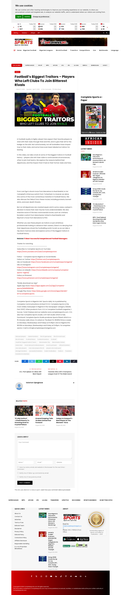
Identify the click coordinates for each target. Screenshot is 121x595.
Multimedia (103, 50)
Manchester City (44, 342)
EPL (69, 65)
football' (54, 339)
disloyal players (21, 336)
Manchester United (58, 342)
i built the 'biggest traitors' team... (26, 342)
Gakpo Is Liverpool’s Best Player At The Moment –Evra (64, 420)
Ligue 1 (105, 65)
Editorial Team (19, 526)
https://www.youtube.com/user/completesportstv (37, 252)
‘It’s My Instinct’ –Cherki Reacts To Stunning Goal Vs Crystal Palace (22, 421)
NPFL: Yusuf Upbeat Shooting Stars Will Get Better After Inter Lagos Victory (99, 220)
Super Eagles (29, 65)
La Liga (76, 65)
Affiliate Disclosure (21, 541)
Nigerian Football (29, 50)
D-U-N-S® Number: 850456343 (21, 548)
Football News (30, 339)
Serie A (85, 65)
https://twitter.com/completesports (45, 259)
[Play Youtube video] (46, 109)
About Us (18, 513)
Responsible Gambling (22, 544)
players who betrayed (53, 348)
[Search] (106, 33)
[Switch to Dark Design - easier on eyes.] (104, 32)
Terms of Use (19, 522)
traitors (60, 351)
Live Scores (17, 65)
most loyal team (51, 345)
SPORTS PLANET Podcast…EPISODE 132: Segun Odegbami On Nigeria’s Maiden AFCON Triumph (99, 176)
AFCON (55, 65)
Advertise (18, 519)
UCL (62, 65)
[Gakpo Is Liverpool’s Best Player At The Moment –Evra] (65, 411)
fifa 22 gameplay (45, 336)
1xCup (40, 65)
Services (24, 33)
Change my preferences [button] (41, 16)
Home (19, 50)
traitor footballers (50, 351)
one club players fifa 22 (36, 348)
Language (115, 50)
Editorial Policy (19, 535)
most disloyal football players (34, 345)
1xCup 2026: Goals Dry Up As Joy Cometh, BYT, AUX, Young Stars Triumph (99, 192)
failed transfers (33, 336)
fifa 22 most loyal (59, 336)
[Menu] (15, 50)
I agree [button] (19, 16)
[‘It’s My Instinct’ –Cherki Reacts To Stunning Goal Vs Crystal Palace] (24, 411)
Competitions (84, 50)
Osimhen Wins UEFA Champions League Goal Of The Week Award (60, 373)
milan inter (19, 345)
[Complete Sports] (24, 42)
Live (94, 50)
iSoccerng (76, 500)
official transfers (64, 345)
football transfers (43, 339)
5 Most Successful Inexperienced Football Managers (45, 239)
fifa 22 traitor (20, 339)
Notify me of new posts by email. (30, 477)
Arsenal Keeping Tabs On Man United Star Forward (44, 420)
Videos (17, 72)
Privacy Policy (19, 532)
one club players (21, 348)
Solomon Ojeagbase (34, 383)
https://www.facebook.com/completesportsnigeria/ (51, 262)
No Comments (47, 89)
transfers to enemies (22, 354)
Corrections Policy (21, 538)
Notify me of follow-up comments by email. (34, 473)
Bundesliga (95, 65)
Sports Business (90, 500)
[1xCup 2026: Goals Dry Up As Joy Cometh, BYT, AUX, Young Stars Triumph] (86, 191)
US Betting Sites (106, 500)
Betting (16, 33)
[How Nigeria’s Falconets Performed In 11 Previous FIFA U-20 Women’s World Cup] (86, 157)
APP (39, 33)
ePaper (33, 33)
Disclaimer (18, 529)
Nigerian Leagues (46, 50)
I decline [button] (27, 16)
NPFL (47, 65)
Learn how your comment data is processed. (55, 490)
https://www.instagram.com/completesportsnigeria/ (38, 267)
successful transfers (35, 351)
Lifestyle (65, 500)
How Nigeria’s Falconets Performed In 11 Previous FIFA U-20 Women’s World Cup (99, 159)
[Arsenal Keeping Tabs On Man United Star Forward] (44, 411)
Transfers (74, 50)
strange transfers (21, 351)
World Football (61, 50)
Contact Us (18, 516)
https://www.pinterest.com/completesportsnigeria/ (37, 278)
